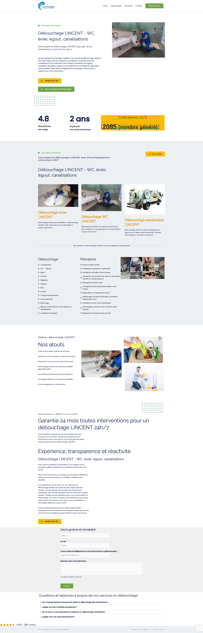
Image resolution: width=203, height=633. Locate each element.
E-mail (63, 541)
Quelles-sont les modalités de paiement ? (59, 607)
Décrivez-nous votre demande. (73, 561)
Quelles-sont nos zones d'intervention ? (58, 617)
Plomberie (128, 6)
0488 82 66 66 (154, 6)
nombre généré (138, 127)
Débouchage (116, 6)
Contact (139, 6)
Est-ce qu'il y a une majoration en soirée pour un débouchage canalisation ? (74, 612)
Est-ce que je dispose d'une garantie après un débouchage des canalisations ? (75, 602)
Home (105, 6)
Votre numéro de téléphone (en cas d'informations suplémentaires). (89, 551)
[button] (101, 602)
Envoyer (67, 586)
